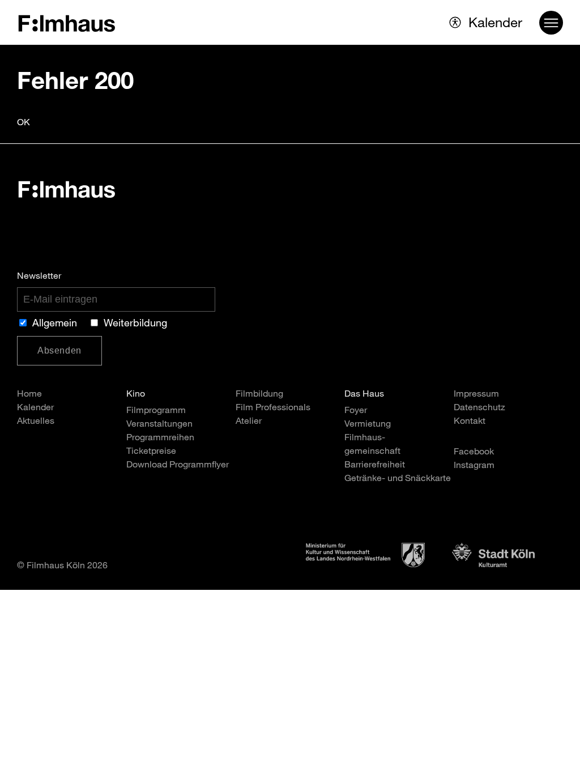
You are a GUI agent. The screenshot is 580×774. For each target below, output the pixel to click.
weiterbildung (135, 324)
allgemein (54, 324)
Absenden (59, 350)
